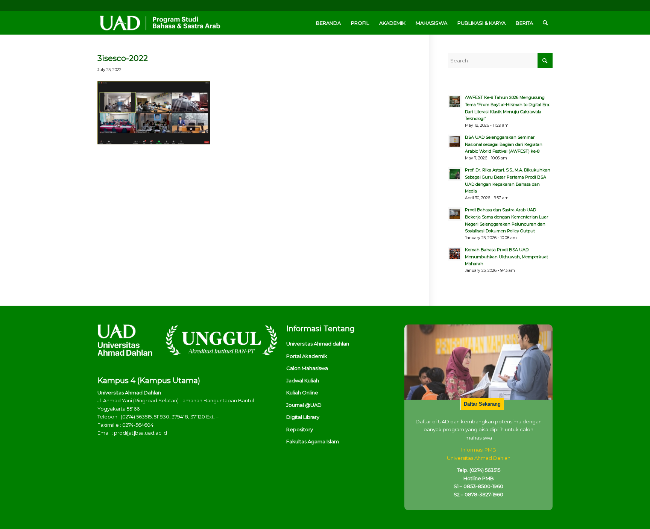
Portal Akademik (306, 356)
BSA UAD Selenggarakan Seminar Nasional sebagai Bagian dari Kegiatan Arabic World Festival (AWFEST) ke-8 (503, 144)
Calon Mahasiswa (307, 368)
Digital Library (302, 417)
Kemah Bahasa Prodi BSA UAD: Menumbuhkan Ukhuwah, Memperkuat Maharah (506, 257)
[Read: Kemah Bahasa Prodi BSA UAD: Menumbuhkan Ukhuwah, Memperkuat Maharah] (455, 254)
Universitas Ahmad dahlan (317, 344)
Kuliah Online (302, 393)
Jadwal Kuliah (302, 380)
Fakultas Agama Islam (312, 441)
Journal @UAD (304, 405)
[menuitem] (328, 23)
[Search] (545, 23)
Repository (299, 429)
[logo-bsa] (159, 23)
